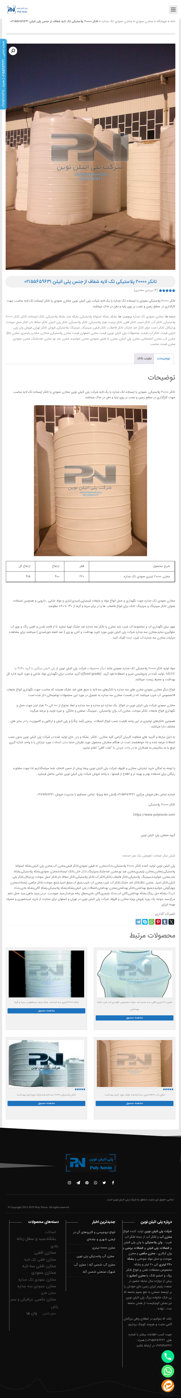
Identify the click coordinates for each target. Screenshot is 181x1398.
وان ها (75, 737)
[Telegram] (138, 922)
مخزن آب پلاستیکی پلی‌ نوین (96, 1256)
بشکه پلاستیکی (55, 316)
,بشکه (110, 866)
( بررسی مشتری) (146, 290)
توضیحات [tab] (163, 359)
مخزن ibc (13, 333)
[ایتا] (167, 1385)
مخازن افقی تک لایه (40, 1259)
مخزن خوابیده (80, 338)
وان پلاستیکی (153, 1242)
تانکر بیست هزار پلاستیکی (105, 322)
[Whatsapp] (167, 1371)
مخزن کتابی (49, 1314)
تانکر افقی (130, 322)
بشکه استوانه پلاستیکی (94, 316)
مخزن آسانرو (137, 1275)
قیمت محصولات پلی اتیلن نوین (128, 333)
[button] (13, 51)
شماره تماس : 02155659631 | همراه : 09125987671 (3, 74)
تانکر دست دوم (154, 327)
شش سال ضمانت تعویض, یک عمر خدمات (148, 855)
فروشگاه (162, 21)
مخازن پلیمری (30, 333)
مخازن (45, 333)
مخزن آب (169, 338)
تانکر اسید (144, 322)
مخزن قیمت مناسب (162, 344)
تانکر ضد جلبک (134, 327)
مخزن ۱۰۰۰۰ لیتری (103, 1248)
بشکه (114, 316)
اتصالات (50, 1232)
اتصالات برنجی (134, 1248)
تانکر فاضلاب (115, 327)
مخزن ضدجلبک (42, 338)
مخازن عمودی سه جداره (36, 1286)
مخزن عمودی (21, 338)
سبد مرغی (46, 893)
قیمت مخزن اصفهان (93, 333)
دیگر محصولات (96, 668)
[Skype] (145, 922)
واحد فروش (123, 747)
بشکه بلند (72, 316)
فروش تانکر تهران (44, 327)
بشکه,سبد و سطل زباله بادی (37, 1242)
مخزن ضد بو (61, 338)
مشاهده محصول (134, 1018)
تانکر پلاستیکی (78, 322)
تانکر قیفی (99, 327)
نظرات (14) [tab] (145, 359)
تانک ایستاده (36, 316)
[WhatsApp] (151, 922)
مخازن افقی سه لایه (39, 1266)
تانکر (24, 316)
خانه (172, 21)
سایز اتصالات (60, 742)
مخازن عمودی (144, 21)
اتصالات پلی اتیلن (158, 1248)
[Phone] (167, 1356)
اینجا (129, 637)
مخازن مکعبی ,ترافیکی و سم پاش (34, 1303)
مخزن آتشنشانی (151, 338)
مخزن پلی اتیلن (129, 338)
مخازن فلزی (48, 1293)
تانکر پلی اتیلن (58, 322)
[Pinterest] (158, 922)
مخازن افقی (45, 1253)
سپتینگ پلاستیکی (68, 327)
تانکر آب (157, 322)
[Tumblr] (165, 922)
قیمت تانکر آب (158, 333)
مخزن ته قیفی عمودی (104, 338)
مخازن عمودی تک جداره (117, 21)
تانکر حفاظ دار (38, 322)
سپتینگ (87, 327)
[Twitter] (171, 922)
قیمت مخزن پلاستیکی (65, 333)
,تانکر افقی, (81, 871)
